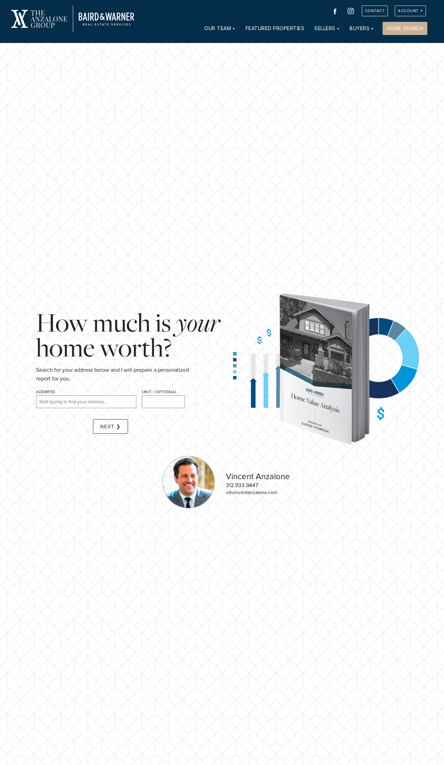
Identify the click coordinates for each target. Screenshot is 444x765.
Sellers (324, 28)
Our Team (217, 28)
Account (408, 10)
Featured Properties (275, 28)
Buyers (359, 28)
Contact (375, 10)
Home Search (405, 28)
